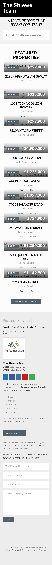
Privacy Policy (28, 550)
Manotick (10, 401)
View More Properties (24, 301)
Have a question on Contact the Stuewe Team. (25, 456)
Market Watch (13, 433)
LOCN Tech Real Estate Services (28, 547)
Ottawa (9, 397)
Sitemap (43, 550)
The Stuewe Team (17, 8)
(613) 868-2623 (17, 367)
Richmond (11, 412)
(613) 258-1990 (17, 370)
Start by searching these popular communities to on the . (24, 387)
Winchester (11, 409)
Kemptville (11, 405)
